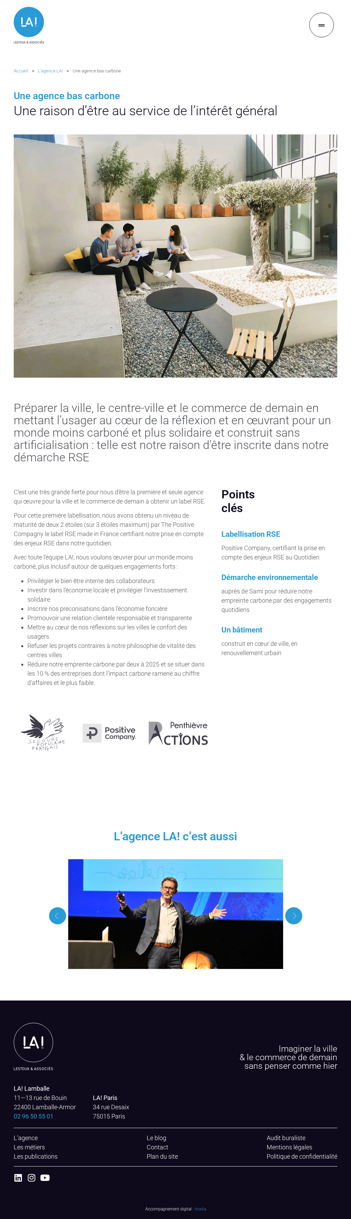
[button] (57, 915)
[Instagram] (31, 1177)
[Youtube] (44, 1177)
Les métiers (29, 1147)
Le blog (156, 1137)
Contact (157, 1147)
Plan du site (162, 1156)
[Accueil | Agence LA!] (29, 25)
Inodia (200, 1209)
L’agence (26, 1137)
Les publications (36, 1156)
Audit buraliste (286, 1137)
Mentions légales (289, 1147)
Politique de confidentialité (302, 1156)
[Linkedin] (18, 1177)
